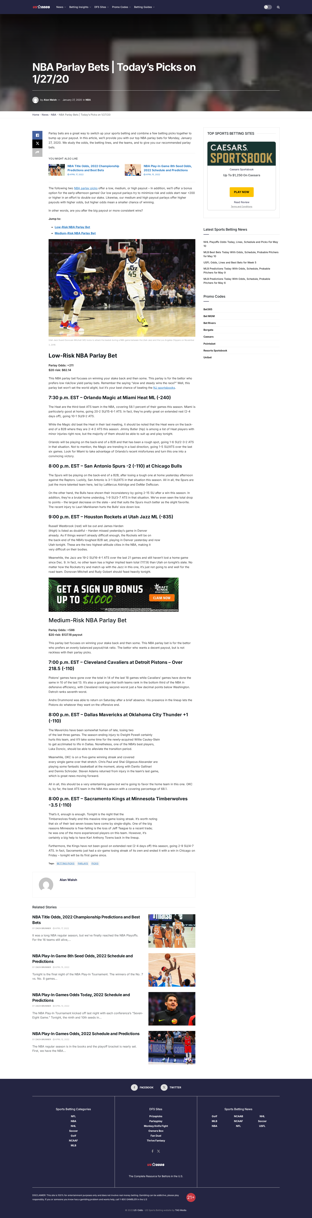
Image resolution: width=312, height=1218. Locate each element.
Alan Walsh (50, 99)
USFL (262, 1125)
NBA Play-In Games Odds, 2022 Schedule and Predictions (86, 1033)
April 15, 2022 (152, 174)
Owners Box (155, 1130)
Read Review (241, 202)
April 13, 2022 (62, 1006)
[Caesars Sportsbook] (241, 154)
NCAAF (73, 1140)
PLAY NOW (241, 192)
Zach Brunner (43, 928)
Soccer (73, 1130)
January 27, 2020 (72, 99)
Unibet (207, 357)
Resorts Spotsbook (215, 350)
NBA (88, 99)
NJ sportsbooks (164, 387)
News (45, 114)
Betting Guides (143, 6)
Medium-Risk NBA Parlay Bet (75, 233)
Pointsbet (209, 343)
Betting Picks (65, 863)
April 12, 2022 (62, 1039)
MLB (73, 1145)
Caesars (208, 336)
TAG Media (180, 1210)
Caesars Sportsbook (242, 169)
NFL (73, 1116)
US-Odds (138, 1210)
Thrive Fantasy (156, 1140)
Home (35, 114)
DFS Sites (100, 6)
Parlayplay (155, 1121)
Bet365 (207, 309)
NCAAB (238, 1116)
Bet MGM (209, 316)
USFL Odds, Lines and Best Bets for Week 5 (229, 262)
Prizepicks (155, 1116)
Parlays (83, 863)
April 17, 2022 (76, 174)
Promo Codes (120, 6)
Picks (95, 863)
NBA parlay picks (86, 188)
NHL (73, 1125)
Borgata (208, 329)
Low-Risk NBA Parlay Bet (72, 227)
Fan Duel (156, 1135)
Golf (73, 1135)
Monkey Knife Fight (156, 1125)
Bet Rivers (209, 322)
